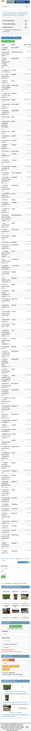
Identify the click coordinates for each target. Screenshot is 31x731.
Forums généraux (9, 20)
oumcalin (13, 70)
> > (6, 560)
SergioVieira (14, 185)
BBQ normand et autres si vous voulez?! (6, 435)
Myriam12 (14, 513)
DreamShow (14, 245)
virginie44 (14, 471)
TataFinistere (14, 535)
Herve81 (13, 305)
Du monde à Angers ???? (5, 236)
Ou (2, 571)
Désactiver (12, 672)
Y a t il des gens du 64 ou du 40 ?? (5, 76)
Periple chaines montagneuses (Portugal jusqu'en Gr (6, 61)
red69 (13, 121)
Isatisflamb (14, 551)
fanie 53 (13, 530)
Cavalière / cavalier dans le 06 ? (6, 204)
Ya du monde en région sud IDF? (6, 168)
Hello (4, 200)
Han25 (13, 200)
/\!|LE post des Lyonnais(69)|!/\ (6, 299)
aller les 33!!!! (6, 100)
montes (13, 319)
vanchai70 (14, 498)
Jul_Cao (13, 338)
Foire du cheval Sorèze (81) (5, 286)
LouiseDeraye (15, 259)
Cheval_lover (15, 229)
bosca (13, 251)
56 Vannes (5, 242)
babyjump (14, 481)
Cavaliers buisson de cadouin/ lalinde (6, 187)
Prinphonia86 (15, 390)
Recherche (4, 566)
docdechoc (14, 521)
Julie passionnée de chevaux (6, 225)
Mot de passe (6, 638)
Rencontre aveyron (5, 526)
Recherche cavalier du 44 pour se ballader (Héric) (6, 333)
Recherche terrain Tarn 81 (5, 306)
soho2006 (14, 177)
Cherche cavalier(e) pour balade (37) (6, 371)
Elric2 (13, 81)
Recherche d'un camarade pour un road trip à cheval (6, 217)
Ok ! (3, 577)
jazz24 (13, 398)
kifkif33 (13, 100)
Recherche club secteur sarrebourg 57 (5, 391)
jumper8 (13, 429)
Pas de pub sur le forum (5, 509)
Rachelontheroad (16, 215)
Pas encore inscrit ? (15, 626)
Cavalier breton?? (4, 552)
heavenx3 (14, 93)
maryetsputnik (15, 265)
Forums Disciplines (9, 24)
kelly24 (13, 440)
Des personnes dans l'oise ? (6, 261)
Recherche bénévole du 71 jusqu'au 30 (6, 246)
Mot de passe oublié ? (8, 649)
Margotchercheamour (17, 52)
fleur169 (13, 346)
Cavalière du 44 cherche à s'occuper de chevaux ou (6, 455)
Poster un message (6, 41)
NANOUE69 (14, 359)
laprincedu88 (14, 47)
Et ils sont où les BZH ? (6, 522)
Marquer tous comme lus (8, 558)
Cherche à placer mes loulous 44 (5, 416)
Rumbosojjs (14, 85)
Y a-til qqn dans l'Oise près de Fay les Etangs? (6, 253)
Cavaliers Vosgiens (5, 48)
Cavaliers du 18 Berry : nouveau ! (6, 210)
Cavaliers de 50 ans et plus (6, 272)
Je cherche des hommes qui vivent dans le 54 (6, 179)
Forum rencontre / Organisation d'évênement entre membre (15, 14)
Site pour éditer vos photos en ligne (6, 515)
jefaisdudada (14, 351)
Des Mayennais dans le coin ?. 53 (6, 280)
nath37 (13, 369)
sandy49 (13, 236)
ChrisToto (14, 526)
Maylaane (14, 278)
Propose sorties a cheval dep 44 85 (6, 477)
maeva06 (14, 202)
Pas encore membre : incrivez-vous (11, 651)
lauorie (13, 453)
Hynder (13, 324)
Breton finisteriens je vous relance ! (5, 544)
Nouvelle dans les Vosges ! (6, 421)
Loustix (13, 193)
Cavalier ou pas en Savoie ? (6, 161)
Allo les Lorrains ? (4, 425)
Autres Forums (8, 27)
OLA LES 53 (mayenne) (6, 531)
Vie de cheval (6, 117)
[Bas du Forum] (13, 41)
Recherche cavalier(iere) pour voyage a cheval (5, 492)
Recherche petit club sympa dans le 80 (6, 385)
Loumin (13, 311)
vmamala (14, 140)
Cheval (5, 6)
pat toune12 (14, 509)
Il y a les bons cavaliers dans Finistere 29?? (6, 536)
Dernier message (7, 674)
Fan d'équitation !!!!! (6, 154)
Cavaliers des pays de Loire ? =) (6, 448)
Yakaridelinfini (15, 58)
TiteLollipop (14, 504)
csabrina (13, 425)
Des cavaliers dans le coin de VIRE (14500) (6, 313)
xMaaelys (14, 543)
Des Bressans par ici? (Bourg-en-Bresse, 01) (6, 407)
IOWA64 (13, 74)
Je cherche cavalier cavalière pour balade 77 (5, 293)
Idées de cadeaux (4, 81)
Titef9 (12, 291)
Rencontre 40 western (6, 320)
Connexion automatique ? (10, 644)
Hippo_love (14, 299)
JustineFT (14, 420)
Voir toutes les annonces (8, 716)
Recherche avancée (22, 562)
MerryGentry (14, 383)
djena (12, 117)
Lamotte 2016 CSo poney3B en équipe (6, 499)
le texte (5, 660)
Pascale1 (14, 166)
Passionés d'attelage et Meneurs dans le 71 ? (6, 484)
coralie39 (13, 242)
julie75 (13, 223)
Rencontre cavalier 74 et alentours (5, 112)
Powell (13, 209)
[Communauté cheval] (2, 1)
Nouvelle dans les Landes (6, 430)
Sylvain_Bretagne (16, 173)
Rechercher (17, 38)
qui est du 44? (6, 471)
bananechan (14, 414)
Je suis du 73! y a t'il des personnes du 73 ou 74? (6, 400)
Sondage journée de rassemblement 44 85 (6, 465)
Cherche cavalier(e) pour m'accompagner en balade (6, 378)
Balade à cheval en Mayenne (4, 146)
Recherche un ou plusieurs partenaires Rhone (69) (6, 124)
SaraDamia (14, 406)
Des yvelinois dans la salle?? (6, 325)
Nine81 (13, 284)
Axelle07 (13, 145)
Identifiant (5, 631)
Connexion (6, 647)
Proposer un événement (7, 38)
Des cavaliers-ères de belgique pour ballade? (6, 87)
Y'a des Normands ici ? (6, 230)
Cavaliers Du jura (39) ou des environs (6, 95)
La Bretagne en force (5, 173)
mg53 (13, 490)
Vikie (12, 330)
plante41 (13, 136)
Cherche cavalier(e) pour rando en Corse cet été (6, 353)
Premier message (17, 674)
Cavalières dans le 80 (5, 505)
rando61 (13, 434)
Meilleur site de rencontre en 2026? (6, 53)
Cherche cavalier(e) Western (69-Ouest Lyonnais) (5, 362)
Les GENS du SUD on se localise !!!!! (6, 195)
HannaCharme (15, 446)
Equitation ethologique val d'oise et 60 (6, 267)
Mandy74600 (15, 104)
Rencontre (5, 151)
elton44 (13, 272)
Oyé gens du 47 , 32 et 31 (6, 71)
